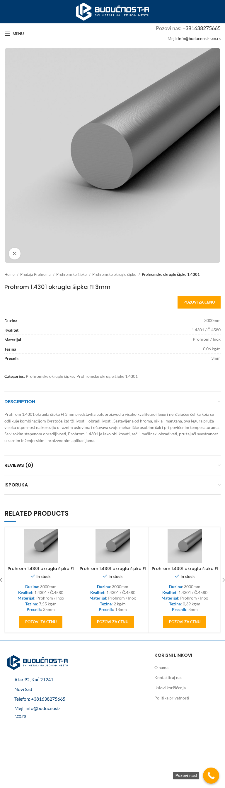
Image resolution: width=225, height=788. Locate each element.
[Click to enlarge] (15, 253)
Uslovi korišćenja (170, 687)
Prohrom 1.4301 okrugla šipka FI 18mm (113, 571)
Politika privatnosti (171, 697)
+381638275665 (202, 28)
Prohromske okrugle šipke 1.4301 (171, 274)
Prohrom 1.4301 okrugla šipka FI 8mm (185, 571)
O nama (161, 667)
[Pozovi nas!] (211, 776)
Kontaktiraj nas (168, 677)
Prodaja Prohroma (36, 274)
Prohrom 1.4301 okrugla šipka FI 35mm (41, 571)
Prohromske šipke (72, 274)
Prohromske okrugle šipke (114, 274)
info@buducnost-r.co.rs (199, 38)
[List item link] (37, 699)
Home (10, 274)
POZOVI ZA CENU (199, 302)
